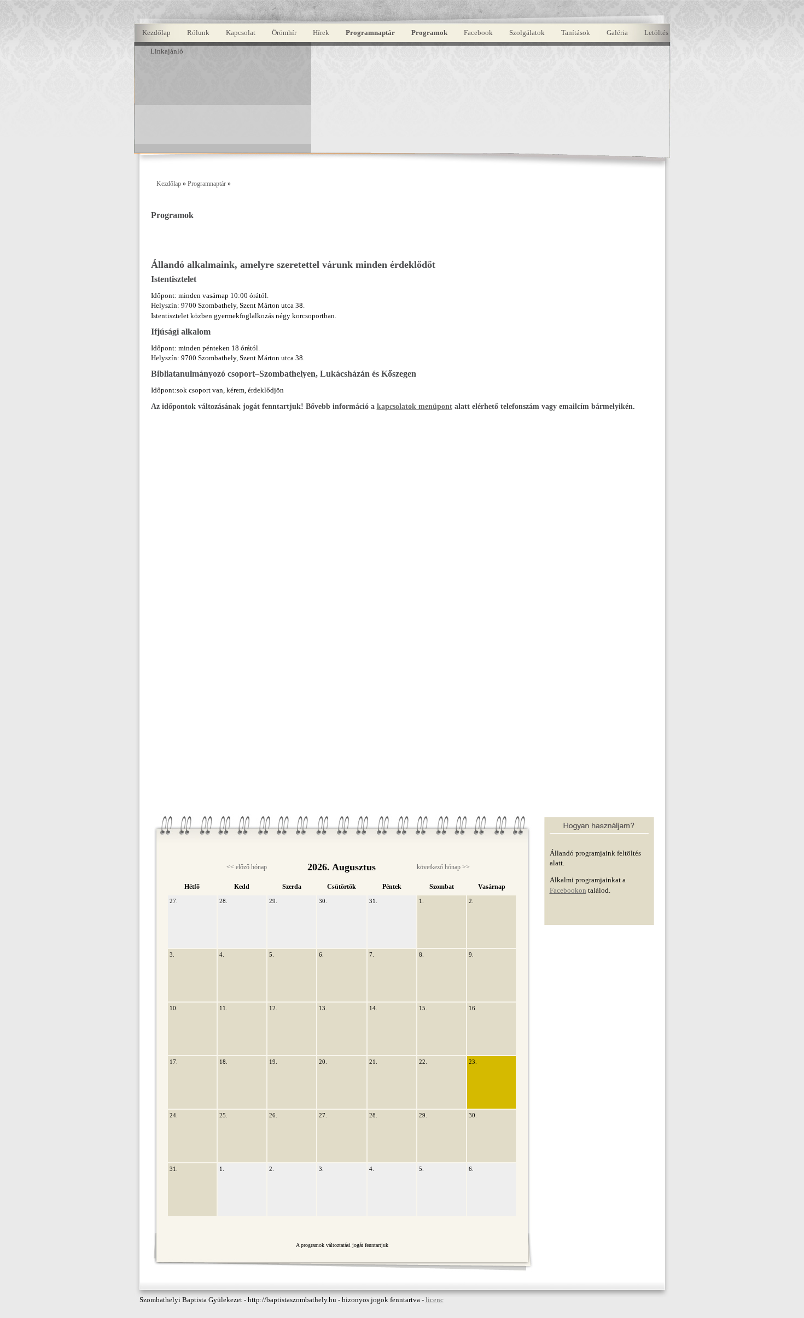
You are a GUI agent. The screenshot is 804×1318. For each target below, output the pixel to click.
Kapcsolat (240, 32)
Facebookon (568, 890)
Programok (429, 32)
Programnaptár (370, 32)
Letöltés (656, 32)
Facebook (478, 32)
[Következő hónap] (513, 1252)
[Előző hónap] (171, 1252)
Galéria (617, 32)
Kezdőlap (156, 32)
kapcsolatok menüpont (414, 406)
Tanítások (575, 32)
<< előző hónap (246, 867)
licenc (435, 1300)
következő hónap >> (443, 867)
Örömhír (284, 32)
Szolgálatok (527, 32)
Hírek (321, 32)
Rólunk (198, 32)
